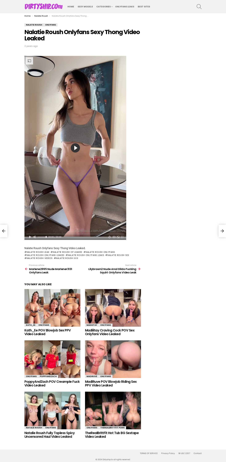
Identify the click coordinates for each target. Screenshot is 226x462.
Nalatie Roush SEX (118, 255)
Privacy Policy (168, 453)
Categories (103, 6)
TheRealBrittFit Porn (112, 427)
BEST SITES (144, 6)
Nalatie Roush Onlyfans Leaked (45, 255)
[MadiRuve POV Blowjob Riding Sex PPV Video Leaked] (113, 359)
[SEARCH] (199, 6)
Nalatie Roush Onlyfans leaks (86, 255)
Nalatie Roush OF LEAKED (67, 252)
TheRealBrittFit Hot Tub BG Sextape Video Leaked (112, 435)
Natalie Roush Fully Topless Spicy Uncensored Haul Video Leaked (49, 435)
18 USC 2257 (184, 453)
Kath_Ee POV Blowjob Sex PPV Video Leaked (47, 332)
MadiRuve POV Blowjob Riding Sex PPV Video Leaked (111, 383)
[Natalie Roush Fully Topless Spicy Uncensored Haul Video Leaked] (52, 410)
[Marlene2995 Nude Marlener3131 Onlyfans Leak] (3, 231)
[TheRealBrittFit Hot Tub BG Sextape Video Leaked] (113, 410)
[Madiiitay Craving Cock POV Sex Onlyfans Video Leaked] (113, 308)
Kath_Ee (30, 325)
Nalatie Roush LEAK (38, 252)
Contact (198, 453)
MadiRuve (92, 376)
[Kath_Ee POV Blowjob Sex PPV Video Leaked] (52, 308)
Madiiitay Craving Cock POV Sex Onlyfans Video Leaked (109, 332)
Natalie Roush (34, 427)
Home (70, 6)
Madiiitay (92, 325)
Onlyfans (43, 325)
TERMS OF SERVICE (149, 453)
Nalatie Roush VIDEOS (40, 258)
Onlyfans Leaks (124, 6)
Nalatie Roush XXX (67, 258)
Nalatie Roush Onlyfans (100, 252)
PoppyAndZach (48, 376)
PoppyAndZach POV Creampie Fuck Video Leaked (52, 383)
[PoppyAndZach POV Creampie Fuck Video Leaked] (52, 359)
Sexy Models (85, 6)
